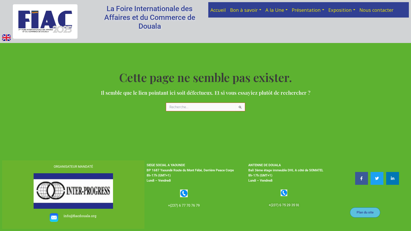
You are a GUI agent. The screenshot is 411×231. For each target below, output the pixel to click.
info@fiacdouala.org (80, 215)
